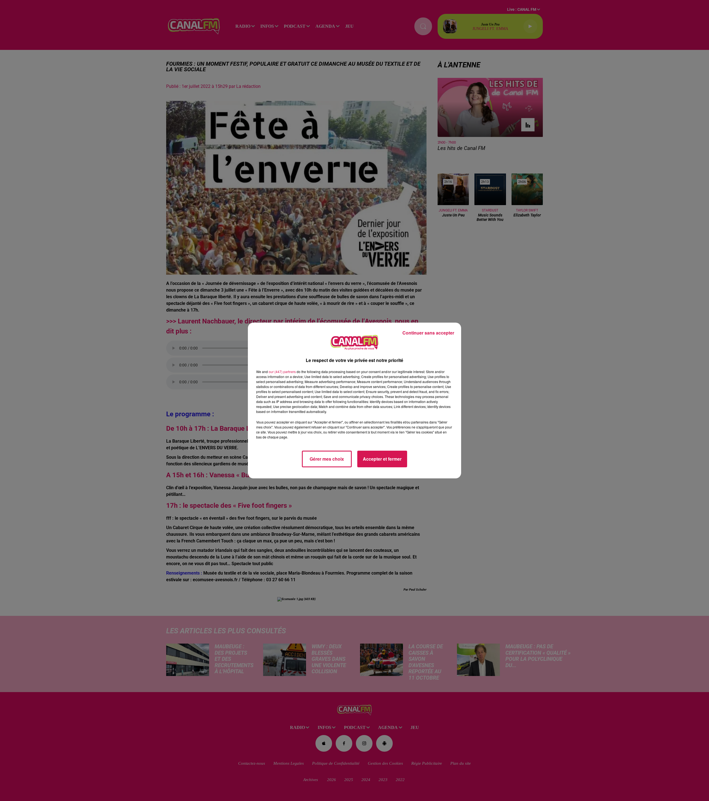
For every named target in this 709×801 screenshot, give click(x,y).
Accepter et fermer (382, 459)
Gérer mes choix (327, 459)
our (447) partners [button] (282, 371)
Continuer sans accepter (428, 333)
